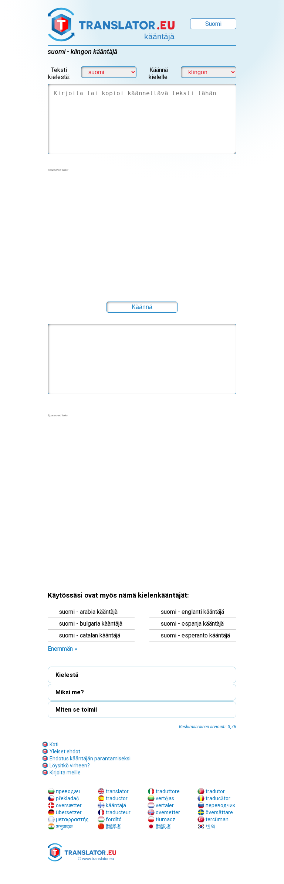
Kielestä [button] (66, 674)
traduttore (168, 791)
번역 (211, 826)
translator (117, 791)
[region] (142, 232)
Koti (54, 744)
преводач (68, 791)
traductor (117, 798)
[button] (142, 442)
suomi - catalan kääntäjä (89, 635)
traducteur (118, 812)
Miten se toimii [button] (76, 709)
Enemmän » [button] (62, 648)
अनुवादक (64, 826)
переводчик (220, 805)
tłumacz (165, 819)
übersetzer (69, 812)
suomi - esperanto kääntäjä (195, 635)
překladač (67, 798)
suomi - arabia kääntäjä (88, 611)
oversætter (69, 805)
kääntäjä (116, 805)
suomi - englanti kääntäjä (192, 611)
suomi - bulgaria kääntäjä (90, 623)
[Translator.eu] (111, 21)
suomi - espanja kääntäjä (192, 623)
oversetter (168, 812)
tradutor (215, 791)
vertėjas (165, 798)
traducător (218, 798)
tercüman (217, 819)
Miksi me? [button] (69, 692)
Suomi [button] (213, 23)
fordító (114, 819)
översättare (219, 812)
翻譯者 (113, 826)
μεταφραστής (72, 819)
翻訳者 (163, 826)
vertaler (165, 805)
